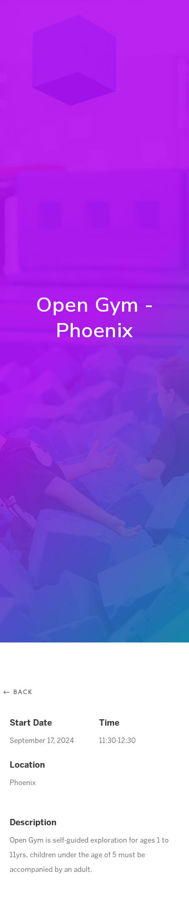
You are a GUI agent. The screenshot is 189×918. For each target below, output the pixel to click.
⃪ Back (21, 691)
